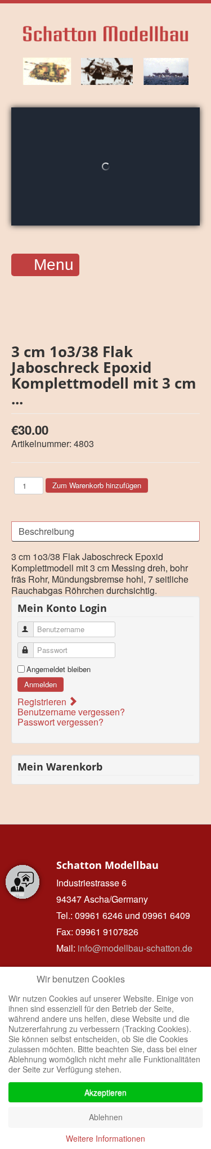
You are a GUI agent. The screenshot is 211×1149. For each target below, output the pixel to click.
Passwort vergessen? (60, 721)
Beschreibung (46, 531)
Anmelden (40, 684)
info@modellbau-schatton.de (135, 947)
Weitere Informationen (105, 1138)
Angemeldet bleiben (58, 669)
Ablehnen (106, 1117)
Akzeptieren (105, 1092)
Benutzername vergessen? (71, 711)
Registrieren (43, 701)
